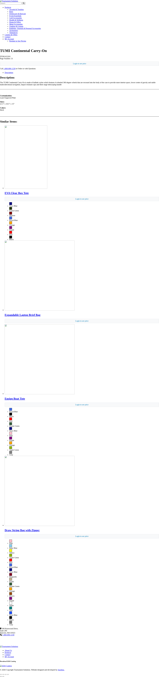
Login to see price (79, 64)
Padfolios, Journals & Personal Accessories (25, 28)
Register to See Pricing (17, 41)
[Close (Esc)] (8, 674)
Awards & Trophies (16, 10)
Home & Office (15, 22)
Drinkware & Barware (17, 14)
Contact (7, 37)
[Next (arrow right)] (3, 676)
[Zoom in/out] (1, 674)
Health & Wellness (16, 20)
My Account (9, 39)
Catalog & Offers (11, 35)
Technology (13, 31)
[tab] (82, 73)
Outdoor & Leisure (16, 26)
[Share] (6, 674)
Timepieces (13, 33)
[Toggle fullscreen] (3, 674)
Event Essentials (15, 16)
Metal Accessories (16, 24)
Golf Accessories (15, 18)
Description (9, 73)
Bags (11, 12)
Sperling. (61, 670)
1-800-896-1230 (9, 69)
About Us (8, 650)
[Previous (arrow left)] (1, 676)
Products (8, 7)
